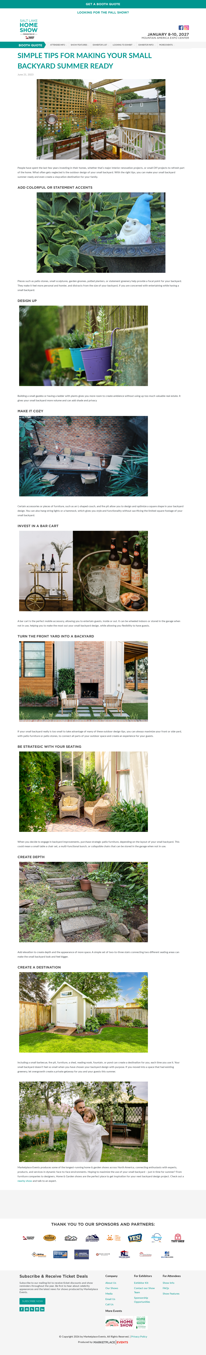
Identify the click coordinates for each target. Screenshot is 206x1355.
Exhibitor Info (146, 45)
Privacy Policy (139, 1336)
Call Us (109, 1304)
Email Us (110, 1299)
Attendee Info (57, 45)
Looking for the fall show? (103, 12)
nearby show (25, 1181)
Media (108, 1293)
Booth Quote (30, 45)
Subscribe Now (32, 1301)
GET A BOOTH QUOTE (103, 4)
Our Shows (111, 1288)
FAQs (166, 1288)
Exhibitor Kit (141, 1283)
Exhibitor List (100, 45)
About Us (110, 1283)
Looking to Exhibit (123, 45)
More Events (166, 45)
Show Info (168, 1283)
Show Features (79, 45)
